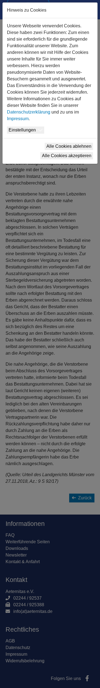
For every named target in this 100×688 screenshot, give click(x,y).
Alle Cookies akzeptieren (66, 155)
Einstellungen (22, 130)
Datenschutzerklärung (28, 112)
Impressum (18, 118)
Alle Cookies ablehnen (68, 146)
